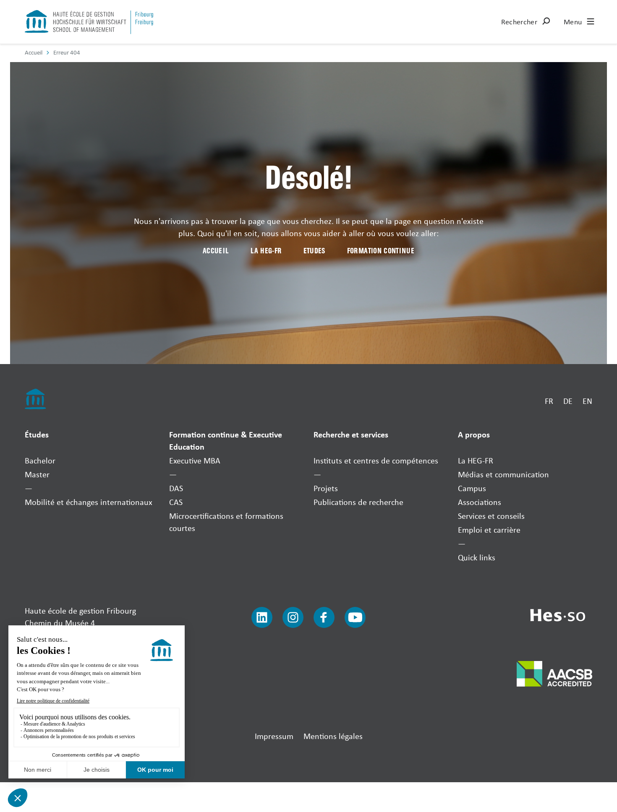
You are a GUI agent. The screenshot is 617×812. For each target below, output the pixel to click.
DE (568, 400)
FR (549, 400)
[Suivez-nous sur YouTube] (355, 617)
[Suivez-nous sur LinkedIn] (261, 617)
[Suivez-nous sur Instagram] (292, 617)
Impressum (274, 736)
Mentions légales (333, 736)
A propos (474, 434)
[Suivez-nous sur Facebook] (324, 617)
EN (587, 400)
